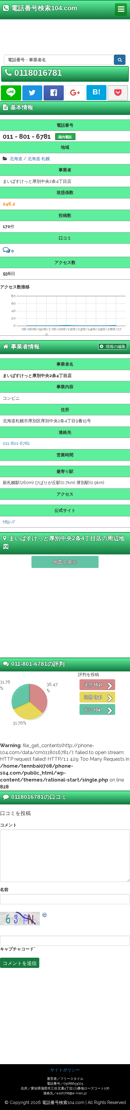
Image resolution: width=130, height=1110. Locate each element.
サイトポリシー (65, 1069)
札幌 (45, 158)
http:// (9, 521)
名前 (4, 889)
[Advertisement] (64, 36)
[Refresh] (44, 914)
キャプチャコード (17, 948)
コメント (8, 824)
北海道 (16, 158)
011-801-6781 (16, 443)
